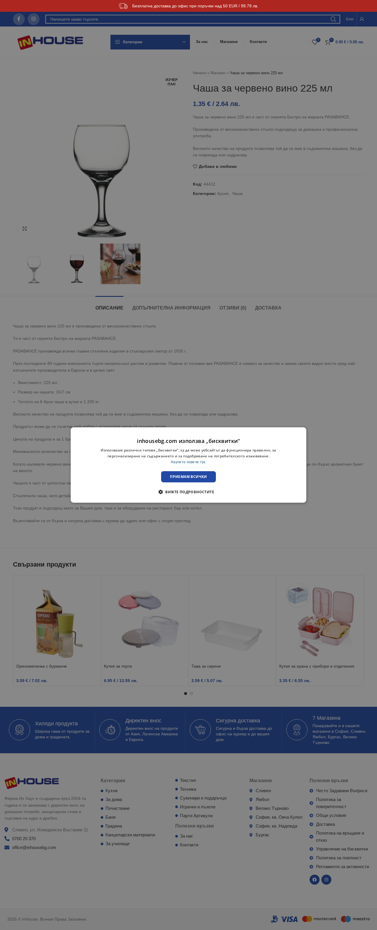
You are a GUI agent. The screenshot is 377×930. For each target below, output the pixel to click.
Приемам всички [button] (188, 476)
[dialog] (188, 465)
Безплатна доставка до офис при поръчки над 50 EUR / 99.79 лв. (195, 6)
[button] (188, 491)
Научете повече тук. (188, 462)
